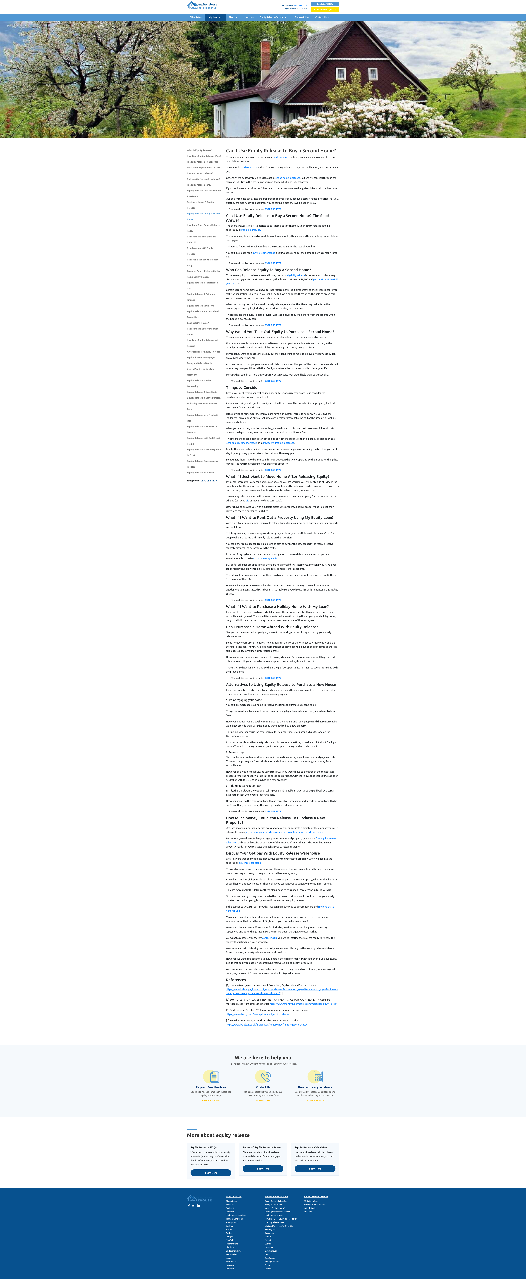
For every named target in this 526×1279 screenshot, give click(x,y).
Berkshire (230, 1269)
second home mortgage (287, 177)
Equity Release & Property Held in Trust (204, 452)
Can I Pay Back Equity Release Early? (202, 262)
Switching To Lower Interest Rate (202, 406)
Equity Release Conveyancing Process (202, 464)
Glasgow (229, 1237)
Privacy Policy (232, 1222)
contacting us (269, 937)
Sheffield (230, 1240)
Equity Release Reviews (236, 1215)
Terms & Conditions (234, 1219)
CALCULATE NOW (325, 4)
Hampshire (230, 1265)
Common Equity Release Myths (203, 271)
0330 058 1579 (300, 5)
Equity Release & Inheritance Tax (202, 285)
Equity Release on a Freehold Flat (202, 418)
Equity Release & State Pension (204, 398)
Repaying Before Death (199, 363)
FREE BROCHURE (211, 1100)
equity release (280, 157)
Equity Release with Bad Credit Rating (203, 441)
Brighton (229, 1226)
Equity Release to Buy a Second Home (204, 216)
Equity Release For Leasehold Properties (203, 314)
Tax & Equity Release (198, 277)
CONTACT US (263, 1100)
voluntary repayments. (265, 558)
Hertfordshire (232, 1254)
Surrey (229, 1229)
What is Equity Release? (199, 150)
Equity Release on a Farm (200, 472)
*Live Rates (196, 17)
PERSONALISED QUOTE (325, 9)
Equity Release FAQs (274, 1215)
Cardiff (268, 1237)
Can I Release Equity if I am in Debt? (202, 331)
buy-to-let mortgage (264, 252)
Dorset (268, 1240)
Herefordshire (232, 1244)
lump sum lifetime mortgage (241, 442)
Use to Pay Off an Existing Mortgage (201, 372)
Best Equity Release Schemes (277, 1212)
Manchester (231, 1262)
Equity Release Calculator (273, 17)
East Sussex (270, 1258)
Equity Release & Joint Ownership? (199, 383)
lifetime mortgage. (250, 229)
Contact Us (321, 17)
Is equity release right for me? (203, 162)
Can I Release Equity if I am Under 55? (201, 239)
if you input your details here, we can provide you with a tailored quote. (285, 832)
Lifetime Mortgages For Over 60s (279, 1226)
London (268, 1269)
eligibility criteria (296, 275)
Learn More (211, 1173)
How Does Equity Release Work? (204, 156)
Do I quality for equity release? (203, 179)
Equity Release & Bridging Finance (201, 297)
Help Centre (214, 17)
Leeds (228, 1258)
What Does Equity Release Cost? (204, 167)
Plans (232, 17)
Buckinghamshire (233, 1251)
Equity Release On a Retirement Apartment (204, 193)
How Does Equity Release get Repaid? (202, 343)
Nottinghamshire (272, 1262)
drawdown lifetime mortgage (278, 442)
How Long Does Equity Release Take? (203, 228)
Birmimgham (270, 1229)
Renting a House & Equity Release (200, 205)
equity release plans (250, 862)
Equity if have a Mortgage (201, 357)
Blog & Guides (302, 17)
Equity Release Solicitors (200, 305)
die (247, 500)
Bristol (229, 1233)
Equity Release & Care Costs (202, 392)
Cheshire (230, 1247)
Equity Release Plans (274, 1205)
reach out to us (249, 167)
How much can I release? (200, 173)
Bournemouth (271, 1251)
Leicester (269, 1247)
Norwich (268, 1254)
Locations (249, 17)
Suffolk (268, 1244)
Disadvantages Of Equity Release (200, 251)
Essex (267, 1265)
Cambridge (269, 1233)
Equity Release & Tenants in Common (202, 429)
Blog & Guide (231, 1201)
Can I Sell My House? (198, 323)
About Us (230, 1205)
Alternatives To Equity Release (203, 351)
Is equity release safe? (199, 185)
